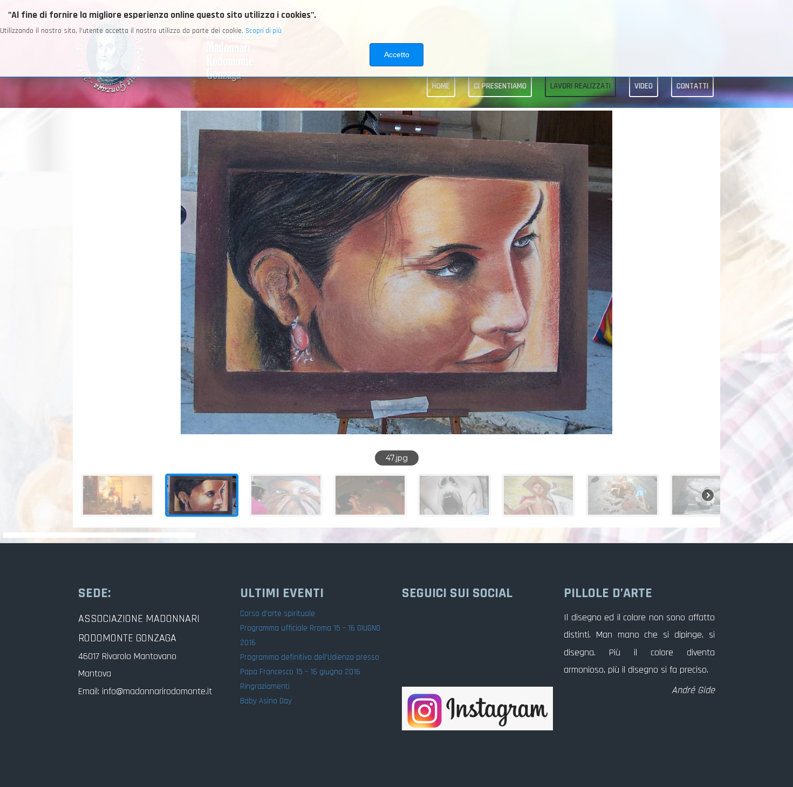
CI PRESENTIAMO (500, 86)
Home (441, 86)
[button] (89, 272)
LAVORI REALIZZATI (580, 86)
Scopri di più (263, 30)
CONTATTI (692, 86)
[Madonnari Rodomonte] (477, 708)
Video (643, 86)
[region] (396, 318)
